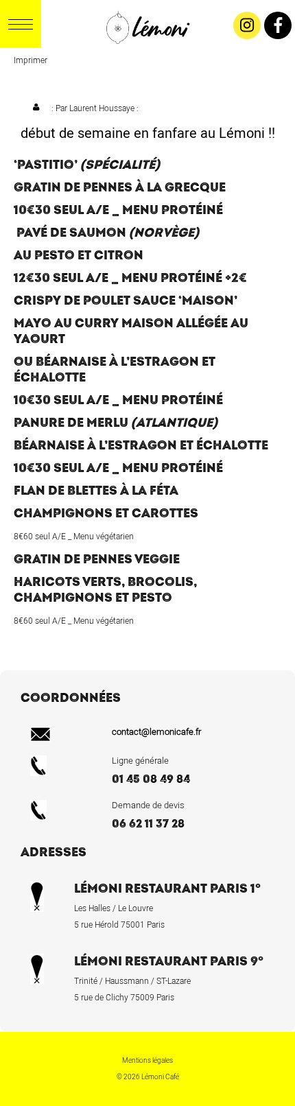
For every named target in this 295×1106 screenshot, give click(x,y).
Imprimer (30, 60)
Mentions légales (147, 1061)
